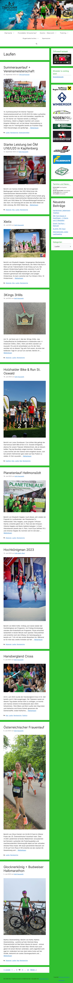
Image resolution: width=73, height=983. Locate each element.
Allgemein (8, 209)
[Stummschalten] (67, 62)
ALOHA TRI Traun (59, 229)
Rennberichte (14, 132)
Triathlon (24, 715)
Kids (13, 209)
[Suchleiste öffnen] (36, 44)
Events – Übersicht (47, 33)
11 (23, 970)
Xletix (8, 222)
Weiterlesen (34, 128)
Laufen (8, 132)
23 (28, 970)
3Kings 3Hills (13, 295)
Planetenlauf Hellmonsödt (22, 473)
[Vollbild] (69, 62)
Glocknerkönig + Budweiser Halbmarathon (24, 869)
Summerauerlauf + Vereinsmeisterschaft (19, 69)
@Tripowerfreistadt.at (64, 977)
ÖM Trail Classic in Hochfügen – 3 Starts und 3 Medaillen (60, 218)
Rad (21, 461)
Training (63, 33)
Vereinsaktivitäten (24, 132)
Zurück (7, 970)
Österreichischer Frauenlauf (24, 727)
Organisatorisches (29, 38)
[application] (62, 59)
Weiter (33, 970)
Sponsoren (46, 38)
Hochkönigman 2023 (19, 550)
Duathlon (8, 461)
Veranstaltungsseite (58, 77)
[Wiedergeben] (55, 62)
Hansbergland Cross (18, 656)
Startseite (8, 33)
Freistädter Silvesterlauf (27, 33)
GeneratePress (44, 979)
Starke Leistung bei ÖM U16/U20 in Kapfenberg (21, 146)
